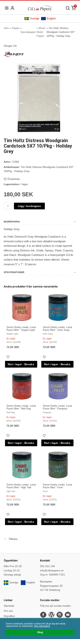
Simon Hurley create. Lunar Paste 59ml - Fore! (57, 486)
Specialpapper (28, 32)
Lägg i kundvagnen (29, 206)
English (51, 18)
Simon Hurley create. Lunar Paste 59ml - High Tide (21, 486)
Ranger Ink (10, 45)
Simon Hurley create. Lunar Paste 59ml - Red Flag (21, 407)
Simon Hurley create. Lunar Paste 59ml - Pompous (57, 407)
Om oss (8, 610)
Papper (15, 28)
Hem (6, 28)
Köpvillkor (9, 616)
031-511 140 (47, 566)
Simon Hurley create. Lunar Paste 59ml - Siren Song (57, 328)
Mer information (42, 626)
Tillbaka (11, 538)
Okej (40, 632)
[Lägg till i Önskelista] (8, 357)
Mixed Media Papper (40, 32)
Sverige (34, 18)
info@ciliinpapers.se (52, 570)
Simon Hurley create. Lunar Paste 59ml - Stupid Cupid (21, 328)
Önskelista (13, 178)
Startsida (9, 605)
